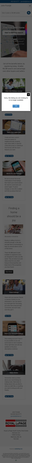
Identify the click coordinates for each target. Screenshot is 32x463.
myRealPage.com (18, 449)
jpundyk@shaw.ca (16, 416)
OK (16, 106)
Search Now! (8, 115)
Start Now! (9, 272)
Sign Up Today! (9, 156)
